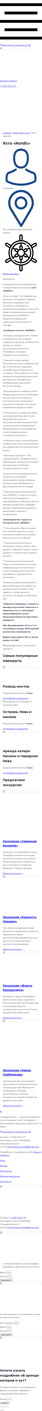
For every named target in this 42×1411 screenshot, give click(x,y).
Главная (7, 133)
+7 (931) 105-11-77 (8, 86)
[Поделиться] (6, 1406)
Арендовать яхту (21, 133)
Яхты (2, 1160)
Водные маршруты (10, 1176)
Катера (3, 1166)
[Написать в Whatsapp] (21, 1111)
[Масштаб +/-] (1, 1406)
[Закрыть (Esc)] (8, 1406)
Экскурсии (5, 1181)
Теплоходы (6, 1171)
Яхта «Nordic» (7, 1323)
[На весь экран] (3, 1406)
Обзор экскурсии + (13, 873)
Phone (3, 1276)
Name (3, 1272)
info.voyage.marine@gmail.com (23, 1147)
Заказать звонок (8, 81)
